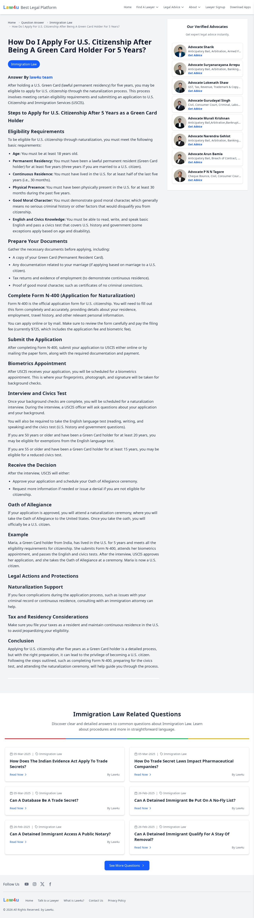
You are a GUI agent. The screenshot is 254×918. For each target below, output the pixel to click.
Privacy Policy (117, 900)
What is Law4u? (74, 900)
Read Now (16, 774)
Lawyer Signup (215, 7)
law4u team (41, 77)
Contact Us (96, 900)
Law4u (49, 909)
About (193, 7)
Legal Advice (172, 7)
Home (128, 7)
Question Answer (32, 22)
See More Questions (124, 865)
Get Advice (195, 55)
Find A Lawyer (145, 7)
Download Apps (240, 7)
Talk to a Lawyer (48, 900)
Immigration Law (61, 22)
